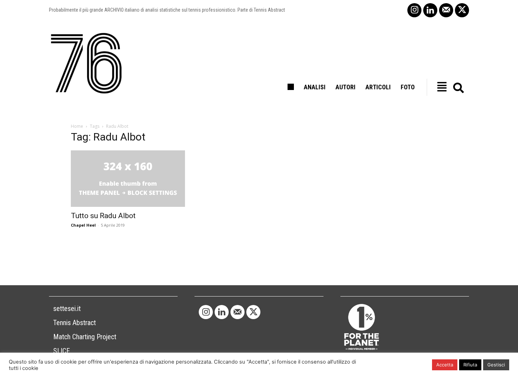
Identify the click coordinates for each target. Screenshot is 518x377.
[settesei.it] (86, 63)
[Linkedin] (430, 10)
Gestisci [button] (496, 364)
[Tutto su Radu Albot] (128, 178)
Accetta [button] (444, 364)
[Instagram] (414, 10)
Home (77, 126)
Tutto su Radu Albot (103, 215)
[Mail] (446, 10)
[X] (462, 10)
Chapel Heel (83, 225)
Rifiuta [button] (470, 364)
